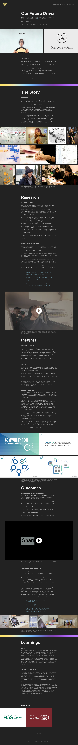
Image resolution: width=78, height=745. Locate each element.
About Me (69, 4)
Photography (62, 4)
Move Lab (39, 18)
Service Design (56, 4)
